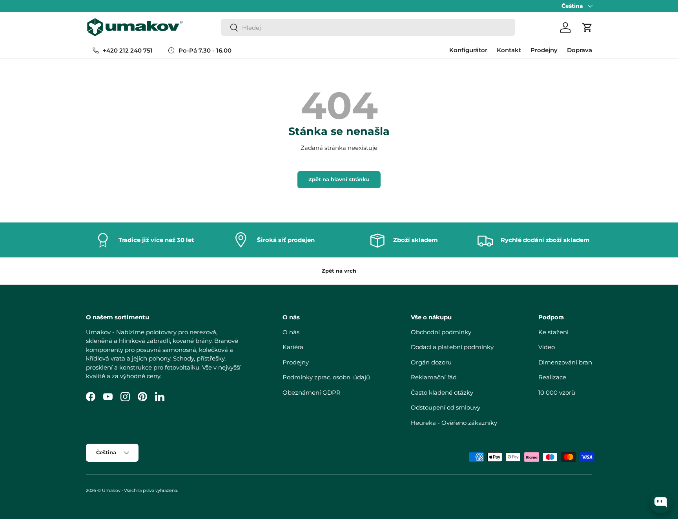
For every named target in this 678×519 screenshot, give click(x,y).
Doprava (579, 50)
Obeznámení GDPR (311, 392)
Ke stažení (553, 332)
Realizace (552, 377)
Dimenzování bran (565, 362)
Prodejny (544, 50)
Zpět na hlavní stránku (339, 179)
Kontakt (509, 50)
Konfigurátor (468, 50)
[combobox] (368, 27)
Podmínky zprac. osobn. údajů (326, 377)
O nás (290, 332)
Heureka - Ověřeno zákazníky (454, 422)
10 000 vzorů (556, 392)
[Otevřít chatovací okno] (661, 503)
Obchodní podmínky (441, 332)
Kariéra (292, 347)
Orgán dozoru (431, 362)
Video (546, 347)
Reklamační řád (434, 377)
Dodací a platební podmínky (452, 347)
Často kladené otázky (442, 392)
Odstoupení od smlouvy (445, 407)
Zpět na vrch (339, 271)
